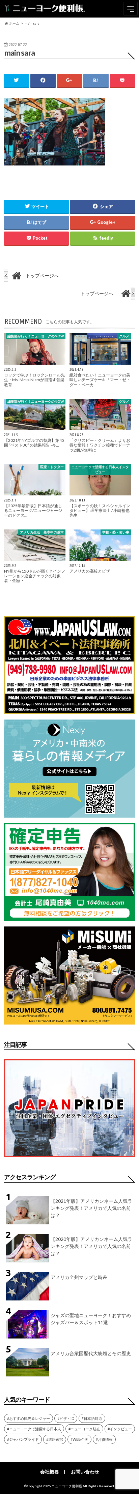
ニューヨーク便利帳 (67, 1486)
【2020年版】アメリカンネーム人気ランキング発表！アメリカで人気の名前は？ (91, 1246)
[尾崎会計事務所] (69, 917)
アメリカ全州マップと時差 (79, 1277)
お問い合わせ (85, 1471)
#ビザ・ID (65, 1418)
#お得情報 (104, 1439)
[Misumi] (69, 1020)
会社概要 (49, 1471)
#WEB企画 (79, 1439)
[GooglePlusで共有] (69, 80)
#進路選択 (54, 1439)
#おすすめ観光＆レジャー (28, 1418)
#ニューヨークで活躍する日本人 (34, 1429)
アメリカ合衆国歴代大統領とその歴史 (91, 1353)
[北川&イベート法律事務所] (69, 710)
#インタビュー (120, 1429)
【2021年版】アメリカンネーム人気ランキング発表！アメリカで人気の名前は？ (91, 1208)
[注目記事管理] (69, 1158)
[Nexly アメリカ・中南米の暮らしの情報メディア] (69, 813)
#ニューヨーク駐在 (84, 1429)
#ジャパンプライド (23, 1439)
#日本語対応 (92, 1418)
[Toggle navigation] (130, 9)
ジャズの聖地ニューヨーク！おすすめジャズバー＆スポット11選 (91, 1318)
